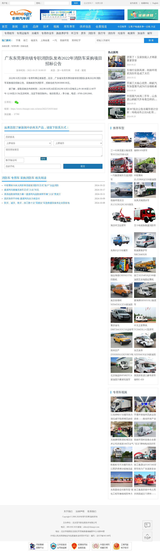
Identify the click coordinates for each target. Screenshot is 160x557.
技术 (46, 26)
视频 (56, 26)
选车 (25, 26)
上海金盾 (45, 40)
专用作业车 (47, 33)
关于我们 (68, 511)
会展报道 (101, 26)
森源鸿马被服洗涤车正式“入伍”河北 (21, 190)
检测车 (131, 33)
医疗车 (102, 33)
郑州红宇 (76, 40)
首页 (5, 26)
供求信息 (85, 26)
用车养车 (69, 26)
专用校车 (9, 33)
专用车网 (15, 46)
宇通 (18, 40)
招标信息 (24, 46)
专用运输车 (23, 33)
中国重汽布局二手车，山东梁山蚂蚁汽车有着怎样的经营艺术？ (142, 99)
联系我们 (92, 511)
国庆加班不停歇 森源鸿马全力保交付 (22, 198)
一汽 (54, 40)
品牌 (35, 26)
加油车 (141, 33)
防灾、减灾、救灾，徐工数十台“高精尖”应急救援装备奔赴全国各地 (37, 203)
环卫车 (75, 33)
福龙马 (34, 40)
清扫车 (111, 33)
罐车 (149, 33)
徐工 (25, 40)
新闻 (15, 26)
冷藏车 (35, 33)
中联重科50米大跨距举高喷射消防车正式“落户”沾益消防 (31, 185)
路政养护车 (62, 33)
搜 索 (151, 40)
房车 (83, 33)
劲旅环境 (64, 40)
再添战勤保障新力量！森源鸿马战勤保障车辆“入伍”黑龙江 (32, 194)
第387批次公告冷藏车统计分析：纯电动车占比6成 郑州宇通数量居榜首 (142, 112)
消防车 (92, 33)
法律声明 (80, 511)
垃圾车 (121, 33)
